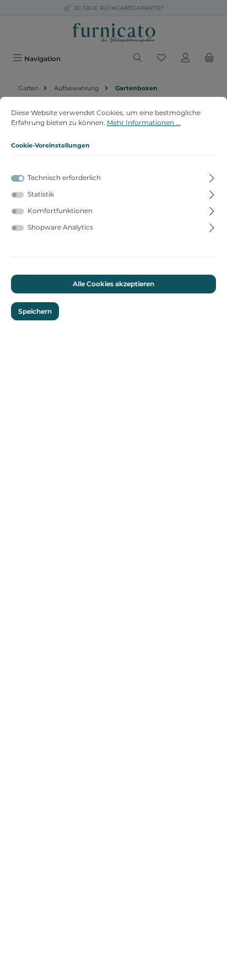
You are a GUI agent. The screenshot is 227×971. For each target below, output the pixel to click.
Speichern (35, 311)
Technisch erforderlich (64, 177)
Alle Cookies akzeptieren (113, 284)
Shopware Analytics (60, 227)
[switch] (17, 195)
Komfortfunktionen (60, 210)
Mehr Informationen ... (144, 122)
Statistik (41, 194)
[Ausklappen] (212, 176)
